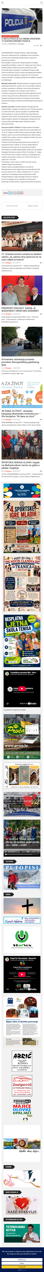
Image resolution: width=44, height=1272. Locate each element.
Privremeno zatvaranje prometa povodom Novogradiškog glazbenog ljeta (20, 362)
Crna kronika (14, 36)
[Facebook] (9, 192)
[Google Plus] (15, 192)
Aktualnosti (5, 36)
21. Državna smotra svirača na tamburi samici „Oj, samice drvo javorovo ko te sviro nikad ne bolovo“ (22, 257)
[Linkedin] (18, 192)
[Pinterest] (21, 192)
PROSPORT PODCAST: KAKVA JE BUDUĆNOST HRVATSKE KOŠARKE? (20, 309)
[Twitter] (12, 192)
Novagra (21, 44)
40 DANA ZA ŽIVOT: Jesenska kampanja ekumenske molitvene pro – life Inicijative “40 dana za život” (21, 414)
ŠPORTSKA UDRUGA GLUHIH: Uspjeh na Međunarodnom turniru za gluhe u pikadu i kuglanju (21, 465)
